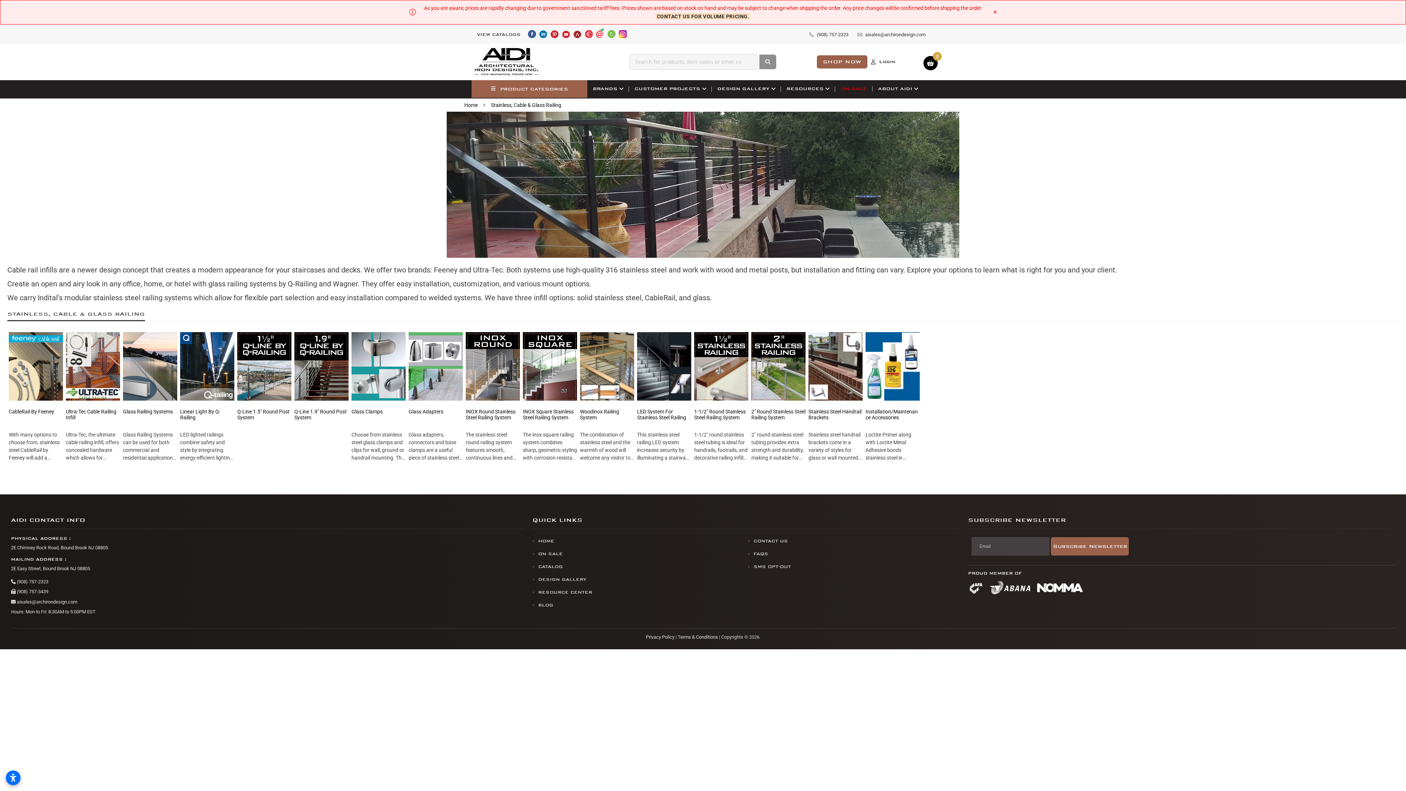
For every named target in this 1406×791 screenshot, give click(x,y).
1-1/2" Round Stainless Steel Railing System (720, 414)
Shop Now (842, 62)
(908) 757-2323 (32, 581)
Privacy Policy (660, 637)
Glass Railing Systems (148, 412)
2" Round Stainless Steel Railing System (778, 414)
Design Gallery (562, 579)
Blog (545, 605)
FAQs (761, 554)
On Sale (550, 554)
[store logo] (507, 62)
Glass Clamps (367, 412)
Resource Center (565, 592)
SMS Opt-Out (772, 566)
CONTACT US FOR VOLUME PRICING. (703, 16)
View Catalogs (499, 34)
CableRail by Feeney (31, 412)
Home (471, 105)
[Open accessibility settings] (13, 777)
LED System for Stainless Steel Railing (661, 414)
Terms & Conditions (698, 637)
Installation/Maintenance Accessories (892, 414)
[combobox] (693, 62)
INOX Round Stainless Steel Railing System (491, 414)
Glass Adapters (426, 412)
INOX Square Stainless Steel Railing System (548, 414)
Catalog (550, 566)
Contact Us (771, 541)
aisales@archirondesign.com (46, 602)
